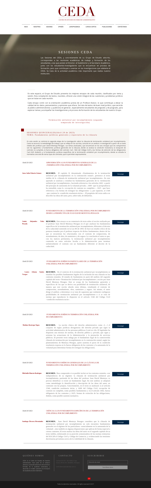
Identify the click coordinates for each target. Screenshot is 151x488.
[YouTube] (89, 478)
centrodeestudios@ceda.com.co (66, 467)
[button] (49, 26)
